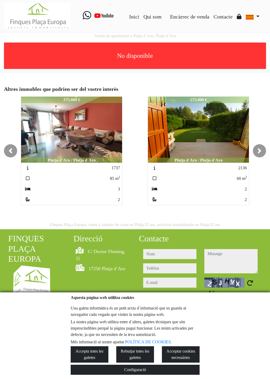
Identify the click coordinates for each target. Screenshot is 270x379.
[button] (10, 150)
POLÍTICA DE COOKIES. (148, 342)
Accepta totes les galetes (89, 354)
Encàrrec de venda (189, 17)
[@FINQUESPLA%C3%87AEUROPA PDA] (166, 13)
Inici (134, 17)
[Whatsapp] (87, 15)
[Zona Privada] (239, 17)
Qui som (152, 17)
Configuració (135, 369)
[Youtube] (103, 15)
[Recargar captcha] (250, 283)
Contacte (223, 17)
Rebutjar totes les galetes (135, 354)
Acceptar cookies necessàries (180, 354)
